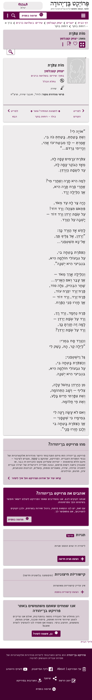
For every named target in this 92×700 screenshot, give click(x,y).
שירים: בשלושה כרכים (29, 23)
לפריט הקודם (79, 113)
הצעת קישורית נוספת (69, 592)
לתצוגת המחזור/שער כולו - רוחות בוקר (45, 113)
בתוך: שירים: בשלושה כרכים (47, 75)
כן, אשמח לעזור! (45, 633)
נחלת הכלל (49, 81)
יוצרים (70, 23)
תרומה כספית (32, 15)
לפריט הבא (12, 113)
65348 (23, 4)
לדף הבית (86, 641)
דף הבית (83, 23)
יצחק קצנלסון (54, 23)
